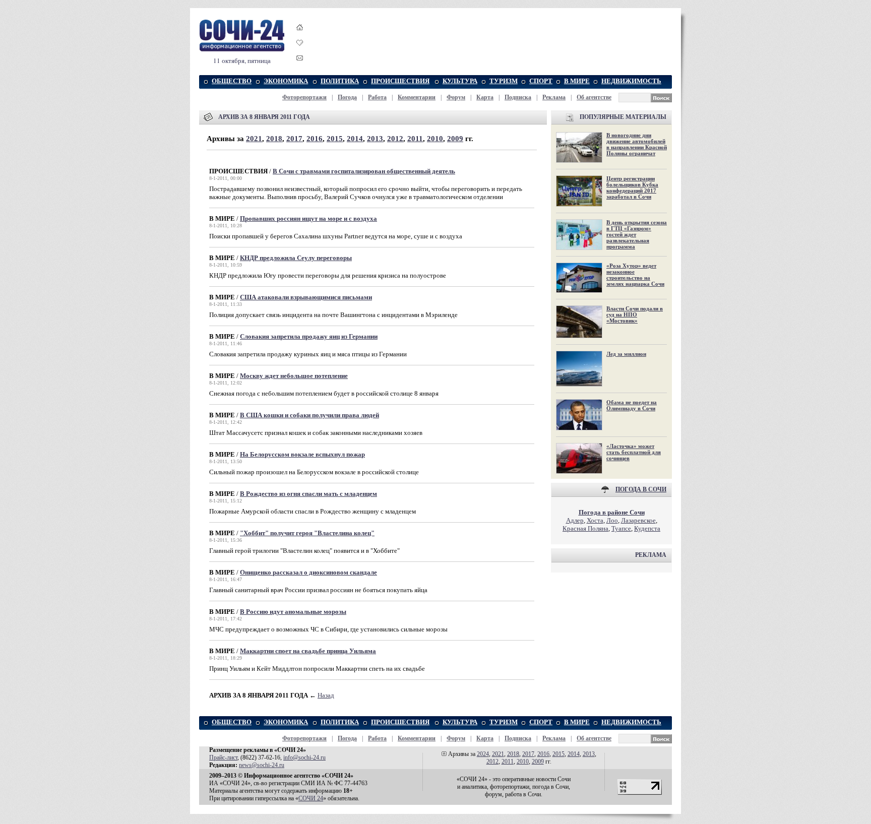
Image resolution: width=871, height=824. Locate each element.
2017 (294, 139)
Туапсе (621, 528)
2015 (335, 139)
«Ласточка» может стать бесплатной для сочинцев (633, 452)
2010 (435, 139)
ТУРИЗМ (503, 81)
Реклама (554, 97)
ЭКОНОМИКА (286, 81)
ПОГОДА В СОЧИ (640, 489)
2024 (483, 753)
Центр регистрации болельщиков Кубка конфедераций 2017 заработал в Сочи (632, 187)
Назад (326, 695)
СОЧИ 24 (310, 798)
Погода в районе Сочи (612, 512)
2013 (375, 139)
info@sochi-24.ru (304, 757)
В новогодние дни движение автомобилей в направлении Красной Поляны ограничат (636, 144)
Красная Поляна (585, 528)
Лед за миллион (626, 354)
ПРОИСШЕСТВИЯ (400, 81)
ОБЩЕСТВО (232, 81)
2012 (395, 139)
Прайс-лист (223, 757)
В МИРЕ (577, 81)
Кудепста (647, 528)
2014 (355, 139)
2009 (455, 139)
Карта (484, 97)
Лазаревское (638, 520)
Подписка (518, 97)
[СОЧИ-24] (242, 49)
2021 (254, 139)
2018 (274, 139)
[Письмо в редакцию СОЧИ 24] (300, 60)
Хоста (595, 520)
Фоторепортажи (304, 97)
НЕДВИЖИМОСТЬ (631, 81)
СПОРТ (540, 81)
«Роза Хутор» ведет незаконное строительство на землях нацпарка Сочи (635, 275)
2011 (415, 139)
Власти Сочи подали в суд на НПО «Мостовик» (634, 314)
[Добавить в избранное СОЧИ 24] (300, 51)
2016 (314, 139)
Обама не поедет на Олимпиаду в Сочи (631, 405)
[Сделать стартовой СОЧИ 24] (300, 36)
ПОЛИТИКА (340, 81)
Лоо (612, 520)
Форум (456, 97)
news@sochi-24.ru (261, 765)
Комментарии (417, 97)
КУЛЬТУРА (460, 81)
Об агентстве (594, 97)
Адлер (575, 520)
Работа (377, 97)
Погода (347, 97)
